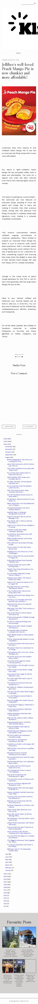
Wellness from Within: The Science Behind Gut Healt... (19, 578)
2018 (5, 887)
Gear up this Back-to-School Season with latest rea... (19, 613)
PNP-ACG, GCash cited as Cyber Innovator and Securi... (18, 491)
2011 (5, 906)
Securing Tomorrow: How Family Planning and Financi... (18, 587)
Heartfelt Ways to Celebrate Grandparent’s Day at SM (16, 513)
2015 (5, 895)
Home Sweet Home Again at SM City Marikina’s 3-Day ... (19, 675)
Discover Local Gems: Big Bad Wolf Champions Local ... (19, 784)
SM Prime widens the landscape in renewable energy (18, 736)
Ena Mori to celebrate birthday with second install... (19, 622)
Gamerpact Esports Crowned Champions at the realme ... (17, 753)
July (6, 854)
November (9, 449)
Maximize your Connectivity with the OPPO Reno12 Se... (19, 801)
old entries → (29, 426)
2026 (5, 439)
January (8, 870)
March (7, 865)
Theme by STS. (24, 1001)
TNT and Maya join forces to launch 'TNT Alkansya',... (19, 771)
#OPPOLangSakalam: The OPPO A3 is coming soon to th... (19, 460)
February (8, 868)
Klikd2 (11, 1001)
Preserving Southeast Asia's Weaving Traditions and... (19, 561)
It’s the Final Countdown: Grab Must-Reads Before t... (19, 710)
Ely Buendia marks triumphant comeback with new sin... (17, 631)
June (7, 857)
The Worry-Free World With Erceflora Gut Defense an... (19, 797)
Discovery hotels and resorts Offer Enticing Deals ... (18, 565)
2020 (5, 882)
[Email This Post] (22, 357)
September (9, 455)
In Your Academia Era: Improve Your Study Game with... (19, 591)
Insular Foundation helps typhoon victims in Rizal (18, 727)
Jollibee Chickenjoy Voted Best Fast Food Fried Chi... (19, 714)
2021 (5, 879)
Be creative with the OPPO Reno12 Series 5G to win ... (19, 766)
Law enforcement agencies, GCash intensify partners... (18, 661)
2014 (5, 898)
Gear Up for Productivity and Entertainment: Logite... (16, 775)
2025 (5, 441)
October (8, 452)
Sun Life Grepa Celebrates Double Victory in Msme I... (18, 574)
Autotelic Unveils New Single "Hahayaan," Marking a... (17, 530)
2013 (5, 901)
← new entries (9, 426)
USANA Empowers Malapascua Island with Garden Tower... (19, 731)
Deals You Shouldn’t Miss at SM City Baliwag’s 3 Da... (19, 517)
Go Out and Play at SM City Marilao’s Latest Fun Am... (19, 487)
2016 (5, 893)
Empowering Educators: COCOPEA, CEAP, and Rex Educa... (19, 723)
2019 (5, 884)
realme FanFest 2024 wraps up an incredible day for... (18, 478)
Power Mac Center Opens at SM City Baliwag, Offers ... (19, 815)
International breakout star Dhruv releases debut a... (18, 508)
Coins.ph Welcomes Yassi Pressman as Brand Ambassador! (20, 828)
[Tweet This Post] (15, 357)
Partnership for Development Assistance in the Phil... (17, 740)
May (6, 859)
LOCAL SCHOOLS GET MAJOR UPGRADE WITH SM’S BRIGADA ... (19, 832)
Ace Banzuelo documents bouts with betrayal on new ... (19, 535)
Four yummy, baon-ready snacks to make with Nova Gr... (19, 473)
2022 (5, 876)
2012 (5, 903)
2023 (5, 874)
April (7, 862)
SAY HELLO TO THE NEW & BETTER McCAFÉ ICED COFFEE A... (19, 600)
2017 (5, 890)
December (9, 446)
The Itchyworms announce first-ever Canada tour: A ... (19, 683)
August (7, 457)
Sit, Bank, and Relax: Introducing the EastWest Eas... (19, 482)
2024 (5, 444)
